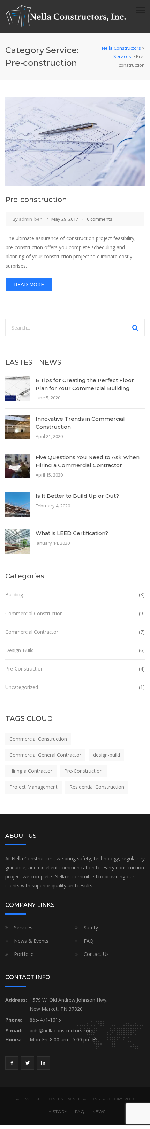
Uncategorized (21, 687)
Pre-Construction (24, 668)
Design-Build (19, 650)
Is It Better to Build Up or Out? (77, 496)
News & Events (31, 940)
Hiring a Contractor (30, 770)
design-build (106, 755)
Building (14, 594)
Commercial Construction (34, 613)
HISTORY (57, 1111)
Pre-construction (36, 199)
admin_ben (31, 219)
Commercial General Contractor (45, 755)
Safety (91, 927)
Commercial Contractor (31, 631)
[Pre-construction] (75, 140)
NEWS (98, 1111)
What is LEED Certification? (72, 533)
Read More (29, 284)
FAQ (88, 940)
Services (23, 927)
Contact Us (96, 954)
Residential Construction (96, 786)
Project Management (33, 786)
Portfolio (24, 954)
